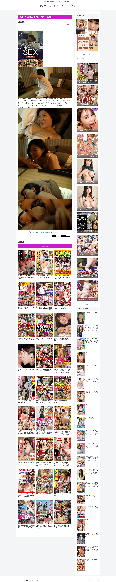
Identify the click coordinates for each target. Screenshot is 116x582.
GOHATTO (21, 21)
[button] (97, 58)
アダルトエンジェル (87, 304)
